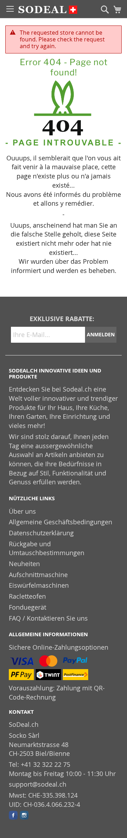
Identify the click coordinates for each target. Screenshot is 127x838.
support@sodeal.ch (37, 784)
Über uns (22, 511)
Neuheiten (24, 563)
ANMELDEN (101, 334)
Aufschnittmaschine (38, 574)
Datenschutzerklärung (41, 533)
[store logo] (48, 12)
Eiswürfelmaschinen (39, 585)
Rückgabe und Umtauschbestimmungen (46, 548)
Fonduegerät (27, 607)
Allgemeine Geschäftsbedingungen (60, 522)
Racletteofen (27, 596)
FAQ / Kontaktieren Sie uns (48, 618)
